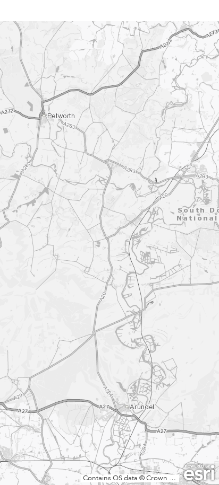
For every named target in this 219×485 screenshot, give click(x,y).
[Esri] (199, 472)
